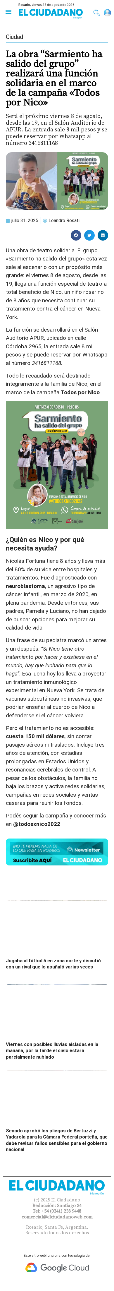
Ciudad (14, 36)
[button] (8, 11)
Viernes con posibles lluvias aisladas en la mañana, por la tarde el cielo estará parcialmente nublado (52, 1051)
